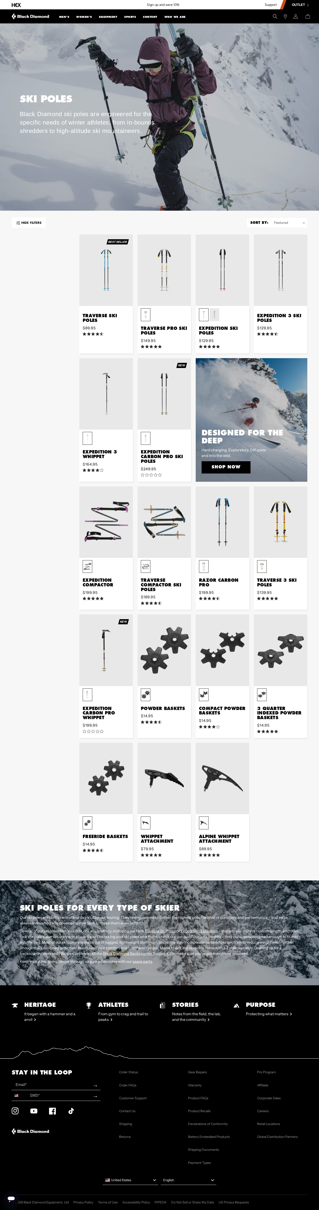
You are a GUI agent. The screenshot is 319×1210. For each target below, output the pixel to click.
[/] (30, 16)
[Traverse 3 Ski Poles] (280, 522)
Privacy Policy (83, 1202)
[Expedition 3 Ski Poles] (280, 270)
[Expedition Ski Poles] (222, 270)
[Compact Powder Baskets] (222, 650)
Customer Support (133, 1098)
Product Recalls (199, 1111)
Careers (263, 1111)
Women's (84, 16)
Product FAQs (198, 1098)
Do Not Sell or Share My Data (192, 1202)
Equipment (108, 16)
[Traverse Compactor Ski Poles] (164, 522)
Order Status (128, 1072)
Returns (125, 1137)
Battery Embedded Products (209, 1137)
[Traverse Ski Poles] (106, 270)
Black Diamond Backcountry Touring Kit (137, 953)
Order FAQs (127, 1085)
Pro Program (266, 1072)
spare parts (142, 961)
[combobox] (20, 1095)
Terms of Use (108, 1202)
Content (150, 16)
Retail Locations (268, 1124)
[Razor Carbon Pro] (222, 522)
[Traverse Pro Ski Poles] (164, 270)
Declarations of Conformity (208, 1124)
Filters (31, 223)
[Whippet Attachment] (164, 778)
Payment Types (199, 1163)
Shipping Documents (203, 1149)
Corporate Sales (269, 1098)
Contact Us (127, 1111)
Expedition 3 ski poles (199, 931)
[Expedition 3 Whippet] (106, 394)
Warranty (195, 1085)
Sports (130, 16)
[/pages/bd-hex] (16, 5)
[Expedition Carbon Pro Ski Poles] (164, 394)
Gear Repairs (197, 1072)
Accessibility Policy (136, 1202)
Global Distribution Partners (277, 1137)
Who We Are (175, 16)
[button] (64, 16)
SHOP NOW (226, 467)
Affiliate (262, 1085)
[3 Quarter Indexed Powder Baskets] (280, 650)
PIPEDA (161, 1202)
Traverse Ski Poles (160, 931)
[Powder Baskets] (164, 650)
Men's (64, 16)
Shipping (125, 1124)
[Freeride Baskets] (106, 778)
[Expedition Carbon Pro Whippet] (106, 650)
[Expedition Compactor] (106, 522)
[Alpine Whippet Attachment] (222, 778)
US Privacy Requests (234, 1202)
